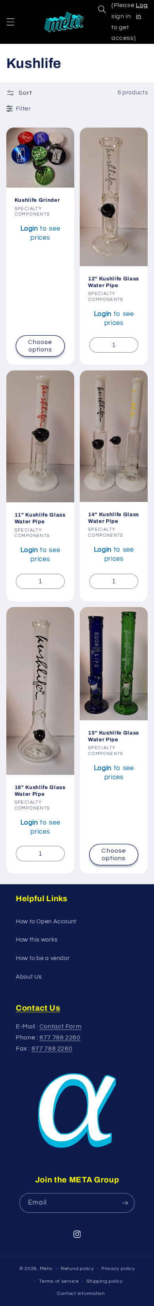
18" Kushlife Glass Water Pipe (40, 790)
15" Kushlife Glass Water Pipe (113, 736)
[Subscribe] (125, 1202)
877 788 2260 (60, 1037)
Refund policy (77, 1269)
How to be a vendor (42, 958)
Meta (46, 1269)
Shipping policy (104, 1281)
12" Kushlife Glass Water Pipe (113, 282)
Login (29, 228)
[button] (10, 22)
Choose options (40, 346)
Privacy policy (118, 1269)
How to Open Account (46, 922)
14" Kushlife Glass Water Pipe (113, 517)
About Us (29, 977)
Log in (142, 10)
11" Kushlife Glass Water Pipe (40, 518)
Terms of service (59, 1281)
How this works (37, 940)
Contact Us (38, 1007)
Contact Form (60, 1026)
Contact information (81, 1293)
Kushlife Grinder (37, 200)
